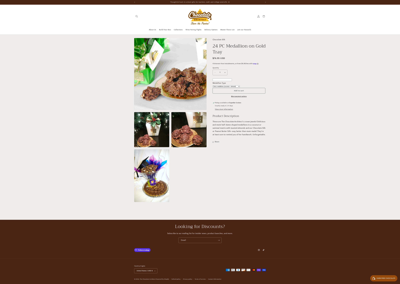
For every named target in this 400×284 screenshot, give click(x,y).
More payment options (239, 96)
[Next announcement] (265, 2)
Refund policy (176, 279)
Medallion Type (219, 83)
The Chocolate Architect (148, 279)
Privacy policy (187, 279)
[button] (136, 16)
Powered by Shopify (162, 279)
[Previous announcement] (134, 2)
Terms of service (200, 279)
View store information (224, 109)
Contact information (214, 279)
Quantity (216, 68)
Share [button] (217, 142)
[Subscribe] (218, 240)
